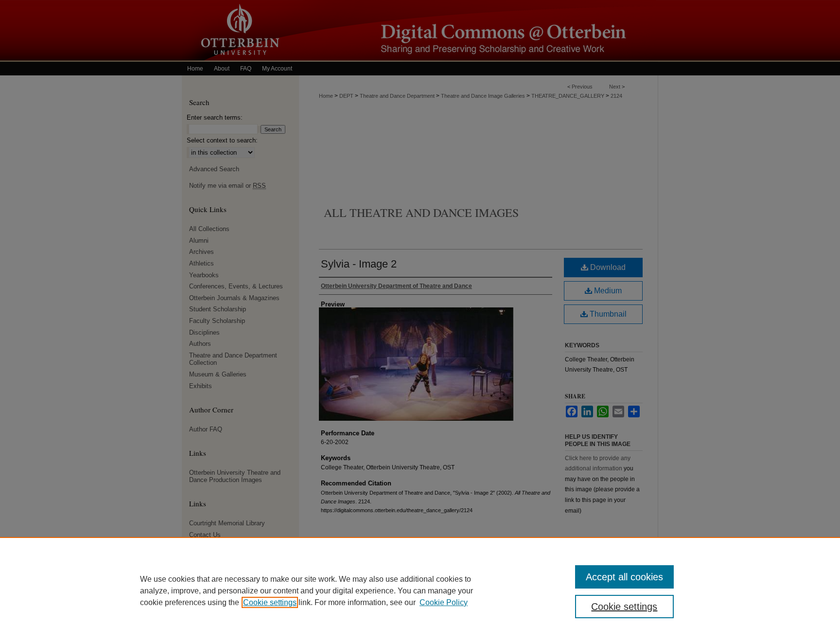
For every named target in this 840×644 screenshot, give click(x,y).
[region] (420, 590)
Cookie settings (270, 602)
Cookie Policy (444, 602)
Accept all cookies (624, 577)
